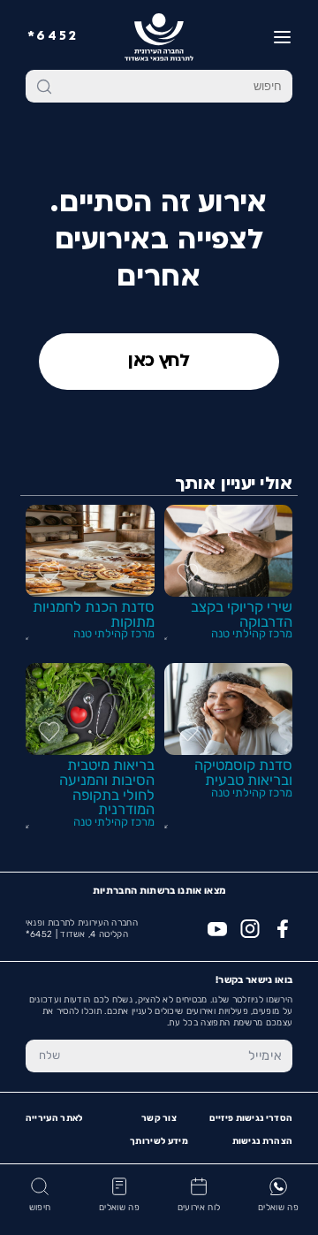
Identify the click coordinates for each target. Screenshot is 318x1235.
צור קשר (159, 1118)
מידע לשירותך (159, 1141)
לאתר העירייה (54, 1118)
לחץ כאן (159, 361)
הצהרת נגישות (262, 1141)
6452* (53, 36)
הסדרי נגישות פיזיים (250, 1118)
